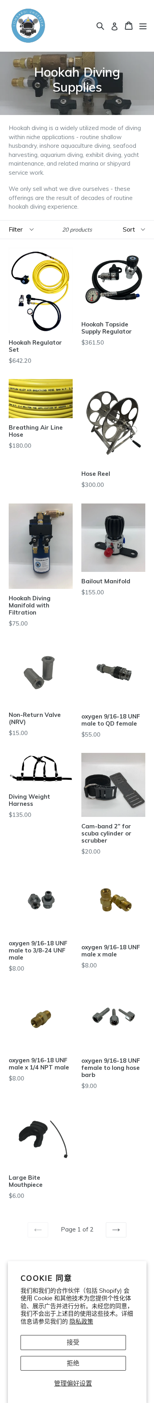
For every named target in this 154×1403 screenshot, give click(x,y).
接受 (73, 1342)
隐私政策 (81, 1321)
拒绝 (73, 1363)
